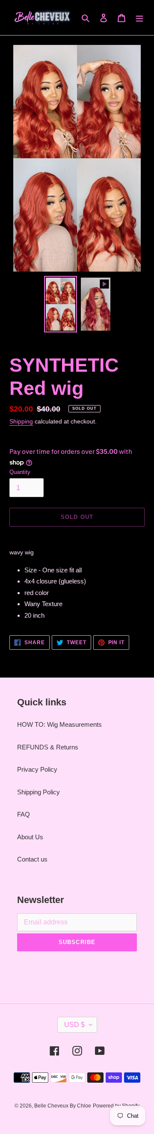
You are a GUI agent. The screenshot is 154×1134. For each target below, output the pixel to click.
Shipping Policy (38, 792)
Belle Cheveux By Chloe (62, 1106)
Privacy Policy (37, 769)
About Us (30, 837)
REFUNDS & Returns (47, 747)
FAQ (23, 814)
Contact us (32, 859)
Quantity (19, 472)
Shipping (21, 421)
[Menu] (139, 18)
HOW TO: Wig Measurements (59, 724)
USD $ (74, 1024)
